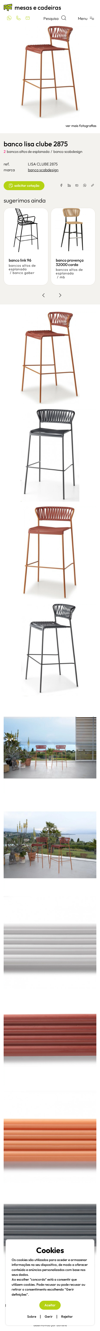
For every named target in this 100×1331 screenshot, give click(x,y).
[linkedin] (69, 185)
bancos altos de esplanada (28, 151)
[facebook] (61, 185)
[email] (77, 185)
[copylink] (92, 185)
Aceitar (50, 1305)
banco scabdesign (67, 151)
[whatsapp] (84, 185)
